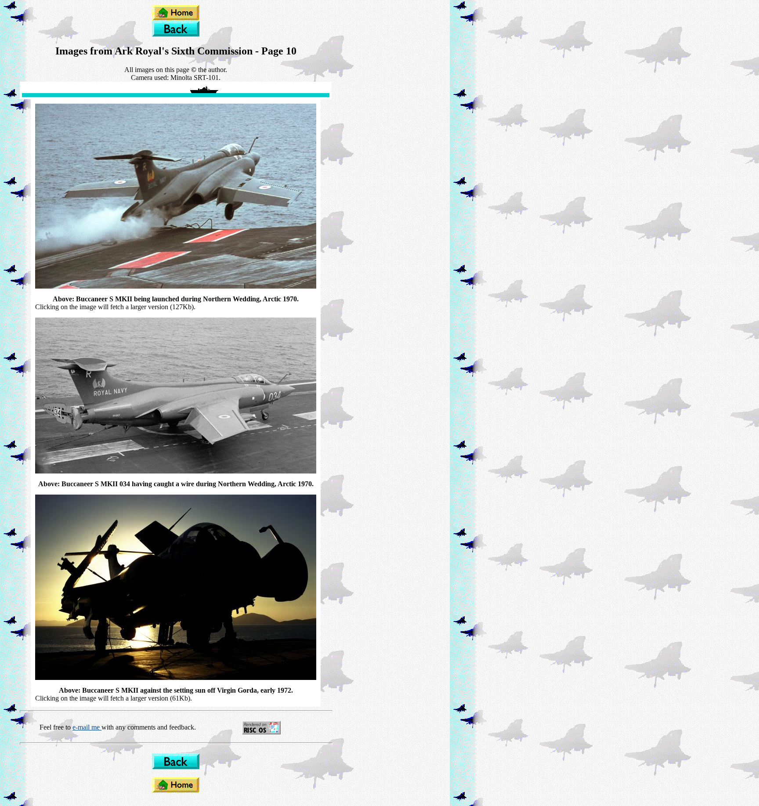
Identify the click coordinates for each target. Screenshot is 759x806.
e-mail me (86, 727)
